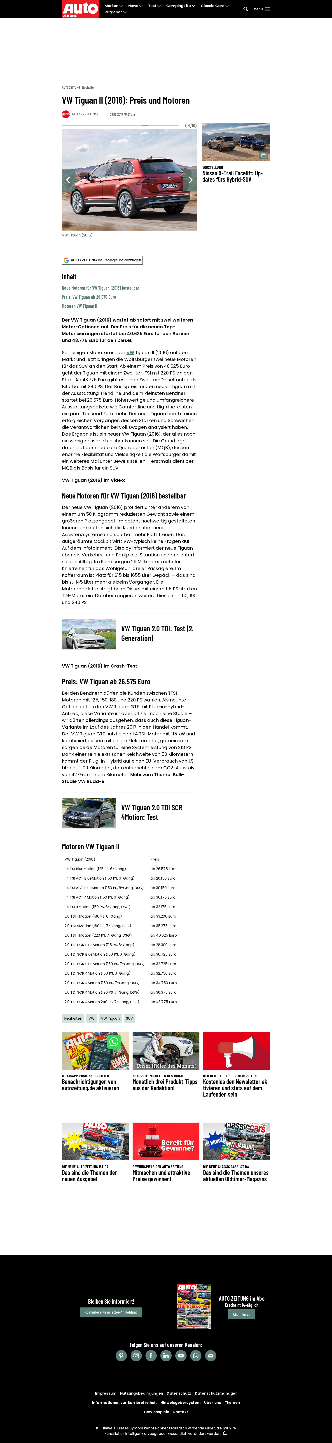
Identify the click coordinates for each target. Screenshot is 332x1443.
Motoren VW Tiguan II (79, 306)
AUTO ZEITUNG (71, 87)
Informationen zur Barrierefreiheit (124, 1402)
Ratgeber (113, 12)
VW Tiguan (110, 1018)
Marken (111, 6)
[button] (129, 290)
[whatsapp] (195, 1355)
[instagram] (136, 1355)
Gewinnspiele (156, 1411)
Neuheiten (88, 87)
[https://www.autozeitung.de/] (80, 9)
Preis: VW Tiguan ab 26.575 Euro (89, 297)
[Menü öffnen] (267, 9)
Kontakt (180, 1411)
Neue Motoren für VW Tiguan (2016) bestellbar (100, 288)
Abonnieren (241, 1314)
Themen (232, 1402)
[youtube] (181, 1355)
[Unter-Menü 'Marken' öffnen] (121, 6)
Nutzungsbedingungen (141, 1393)
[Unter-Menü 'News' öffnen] (141, 6)
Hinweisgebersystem (181, 1402)
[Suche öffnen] (245, 9)
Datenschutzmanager (216, 1393)
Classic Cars (212, 6)
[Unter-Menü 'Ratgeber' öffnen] (124, 12)
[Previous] (68, 180)
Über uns (212, 1402)
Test (152, 6)
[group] (129, 182)
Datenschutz (179, 1393)
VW (130, 352)
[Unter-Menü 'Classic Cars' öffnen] (227, 6)
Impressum (106, 1393)
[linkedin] (166, 1355)
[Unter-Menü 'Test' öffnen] (159, 6)
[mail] (210, 1355)
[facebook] (151, 1355)
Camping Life (178, 6)
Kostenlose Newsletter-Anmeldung (111, 1311)
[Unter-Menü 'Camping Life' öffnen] (193, 6)
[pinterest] (121, 1355)
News (133, 6)
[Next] (190, 180)
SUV (129, 1018)
